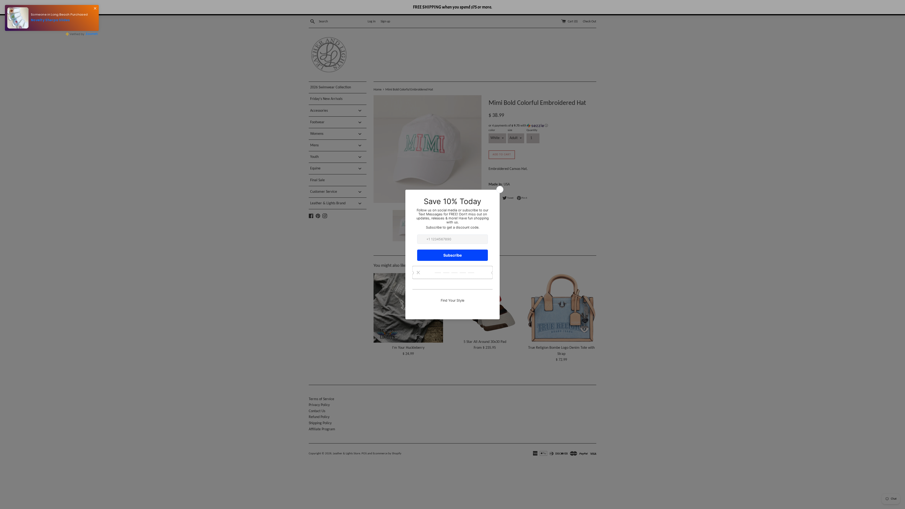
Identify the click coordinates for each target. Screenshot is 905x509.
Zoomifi (87, 32)
